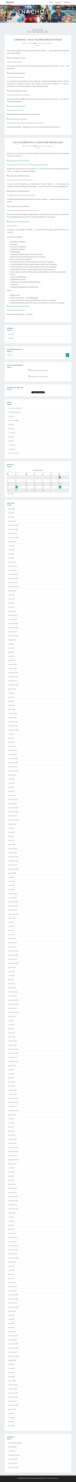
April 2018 (11, 889)
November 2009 (13, 1299)
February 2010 (12, 1286)
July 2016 (11, 971)
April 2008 (11, 1377)
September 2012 (13, 1160)
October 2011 (12, 1205)
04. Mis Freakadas (13, 420)
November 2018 (13, 861)
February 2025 (12, 566)
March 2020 (11, 795)
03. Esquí (11, 416)
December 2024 (13, 574)
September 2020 (13, 771)
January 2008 (12, 1389)
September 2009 (13, 1307)
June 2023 (11, 648)
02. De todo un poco (14, 412)
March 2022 (11, 709)
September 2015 (13, 1012)
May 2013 (11, 1127)
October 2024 (12, 582)
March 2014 (11, 1086)
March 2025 (11, 562)
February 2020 (12, 799)
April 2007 (11, 1426)
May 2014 (11, 1078)
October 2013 (12, 1106)
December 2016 (13, 951)
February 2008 (12, 1385)
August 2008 (12, 1360)
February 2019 (12, 849)
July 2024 (11, 595)
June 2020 (11, 783)
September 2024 (13, 587)
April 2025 (11, 558)
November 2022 (13, 677)
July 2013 (11, 1119)
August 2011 (12, 1213)
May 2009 (11, 1323)
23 (60, 487)
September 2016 (13, 963)
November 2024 (13, 578)
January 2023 (12, 668)
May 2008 (11, 1372)
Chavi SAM (11, 1451)
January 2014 (12, 1094)
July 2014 (11, 1070)
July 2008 (11, 1364)
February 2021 (12, 750)
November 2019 (13, 812)
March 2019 (11, 844)
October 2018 (12, 865)
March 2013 (11, 1135)
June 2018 (11, 881)
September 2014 (13, 1061)
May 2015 (11, 1029)
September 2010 (13, 1258)
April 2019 (11, 840)
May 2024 (11, 603)
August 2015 (12, 1016)
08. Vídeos (11, 437)
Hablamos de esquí (14, 1455)
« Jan (8, 493)
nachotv (39, 43)
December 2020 (13, 758)
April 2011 (11, 1229)
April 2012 (11, 1180)
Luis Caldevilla (12, 1459)
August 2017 (12, 918)
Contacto (58, 2)
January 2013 (12, 1143)
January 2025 (12, 570)
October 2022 (12, 681)
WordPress (42, 1478)
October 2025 (12, 533)
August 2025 (12, 542)
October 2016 (12, 959)
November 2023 (13, 627)
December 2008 (13, 1344)
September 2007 (13, 1405)
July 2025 (11, 546)
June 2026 (11, 509)
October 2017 (12, 910)
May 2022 (11, 701)
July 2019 (11, 828)
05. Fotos (11, 424)
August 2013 (12, 1115)
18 (16, 487)
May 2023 (11, 652)
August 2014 (12, 1065)
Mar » (12, 493)
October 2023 (12, 632)
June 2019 (11, 832)
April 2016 (11, 984)
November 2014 (13, 1053)
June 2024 (11, 599)
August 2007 (12, 1409)
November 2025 (13, 529)
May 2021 (11, 738)
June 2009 (11, 1319)
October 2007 (12, 1401)
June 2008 (11, 1368)
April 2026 (11, 517)
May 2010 (11, 1274)
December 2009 (13, 1295)
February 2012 (12, 1188)
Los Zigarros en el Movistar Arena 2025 (38, 142)
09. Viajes (11, 441)
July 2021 (11, 734)
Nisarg (55, 1478)
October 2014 (12, 1057)
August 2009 (12, 1311)
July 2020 (11, 779)
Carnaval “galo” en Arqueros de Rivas (38, 39)
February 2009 (12, 1336)
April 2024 (11, 607)
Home (51, 2)
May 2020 (11, 787)
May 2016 (11, 979)
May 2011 (11, 1225)
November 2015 (13, 1004)
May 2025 (11, 554)
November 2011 (13, 1201)
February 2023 (12, 664)
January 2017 (12, 947)
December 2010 (13, 1246)
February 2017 (12, 943)
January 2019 (12, 853)
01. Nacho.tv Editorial (15, 408)
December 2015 (13, 1000)
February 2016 (12, 992)
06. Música (11, 429)
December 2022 (13, 673)
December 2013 (13, 1098)
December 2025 (13, 525)
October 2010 (12, 1254)
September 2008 (13, 1356)
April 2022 (11, 705)
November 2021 (13, 726)
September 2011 (13, 1209)
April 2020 (11, 791)
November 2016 (13, 955)
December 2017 (13, 902)
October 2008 (12, 1352)
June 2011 (11, 1221)
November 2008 (13, 1348)
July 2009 (11, 1315)
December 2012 (13, 1147)
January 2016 (12, 996)
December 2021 (13, 722)
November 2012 (13, 1151)
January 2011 (12, 1241)
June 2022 (11, 697)
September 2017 (13, 914)
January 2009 (12, 1340)
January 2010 (12, 1291)
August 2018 (12, 873)
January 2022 (12, 718)
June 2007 (11, 1417)
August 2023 (12, 640)
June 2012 (11, 1172)
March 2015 (11, 1037)
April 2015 (11, 1033)
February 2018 (12, 894)
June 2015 (11, 1025)
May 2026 (11, 513)
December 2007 (13, 1393)
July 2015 (11, 1020)
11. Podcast (12, 449)
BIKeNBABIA (12, 1447)
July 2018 (11, 877)
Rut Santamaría (13, 1467)
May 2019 (11, 836)
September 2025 (13, 537)
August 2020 (12, 775)
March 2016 (11, 988)
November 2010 (13, 1250)
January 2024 (12, 619)
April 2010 (11, 1278)
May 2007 (11, 1422)
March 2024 (11, 611)
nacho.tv (10, 2)
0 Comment (48, 43)
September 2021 (13, 730)
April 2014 (11, 1082)
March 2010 (11, 1282)
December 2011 (13, 1196)
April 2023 (11, 656)
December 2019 (13, 808)
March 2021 (11, 746)
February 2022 (12, 713)
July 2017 (11, 922)
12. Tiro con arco (13, 453)
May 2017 (11, 930)
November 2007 (13, 1397)
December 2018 (13, 857)
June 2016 (11, 975)
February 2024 (12, 615)
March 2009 (11, 1331)
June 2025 (11, 550)
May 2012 (11, 1176)
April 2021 (11, 742)
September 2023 (13, 636)
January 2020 (12, 803)
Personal (67, 2)
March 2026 (11, 521)
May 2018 (11, 885)
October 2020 (12, 767)
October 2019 (12, 816)
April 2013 (11, 1131)
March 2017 (11, 939)
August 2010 (12, 1262)
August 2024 (12, 591)
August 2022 (12, 689)
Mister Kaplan (12, 1463)
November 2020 (13, 763)
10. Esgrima (12, 445)
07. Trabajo (11, 433)
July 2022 (11, 693)
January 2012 (12, 1192)
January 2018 (12, 898)
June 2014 (11, 1074)
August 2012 (12, 1164)
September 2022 (13, 685)
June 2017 (11, 926)
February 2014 (12, 1090)
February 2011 (12, 1237)
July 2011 (11, 1217)
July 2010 (11, 1266)
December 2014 (13, 1049)
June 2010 (11, 1270)
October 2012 (12, 1155)
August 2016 (12, 967)
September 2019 (13, 820)
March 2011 (11, 1233)
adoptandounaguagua (15, 1443)
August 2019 (12, 824)
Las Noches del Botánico (45, 169)
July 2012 (11, 1168)
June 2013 (11, 1123)
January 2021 (12, 754)
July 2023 (11, 644)
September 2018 (13, 869)
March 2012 (11, 1184)
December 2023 (13, 623)
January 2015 (12, 1045)
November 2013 (13, 1102)
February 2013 (12, 1139)
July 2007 (11, 1413)
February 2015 (12, 1041)
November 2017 (13, 906)
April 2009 (11, 1327)
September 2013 (13, 1110)
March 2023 (11, 660)
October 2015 (12, 1008)
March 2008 (11, 1381)
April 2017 (11, 934)
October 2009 (12, 1303)
